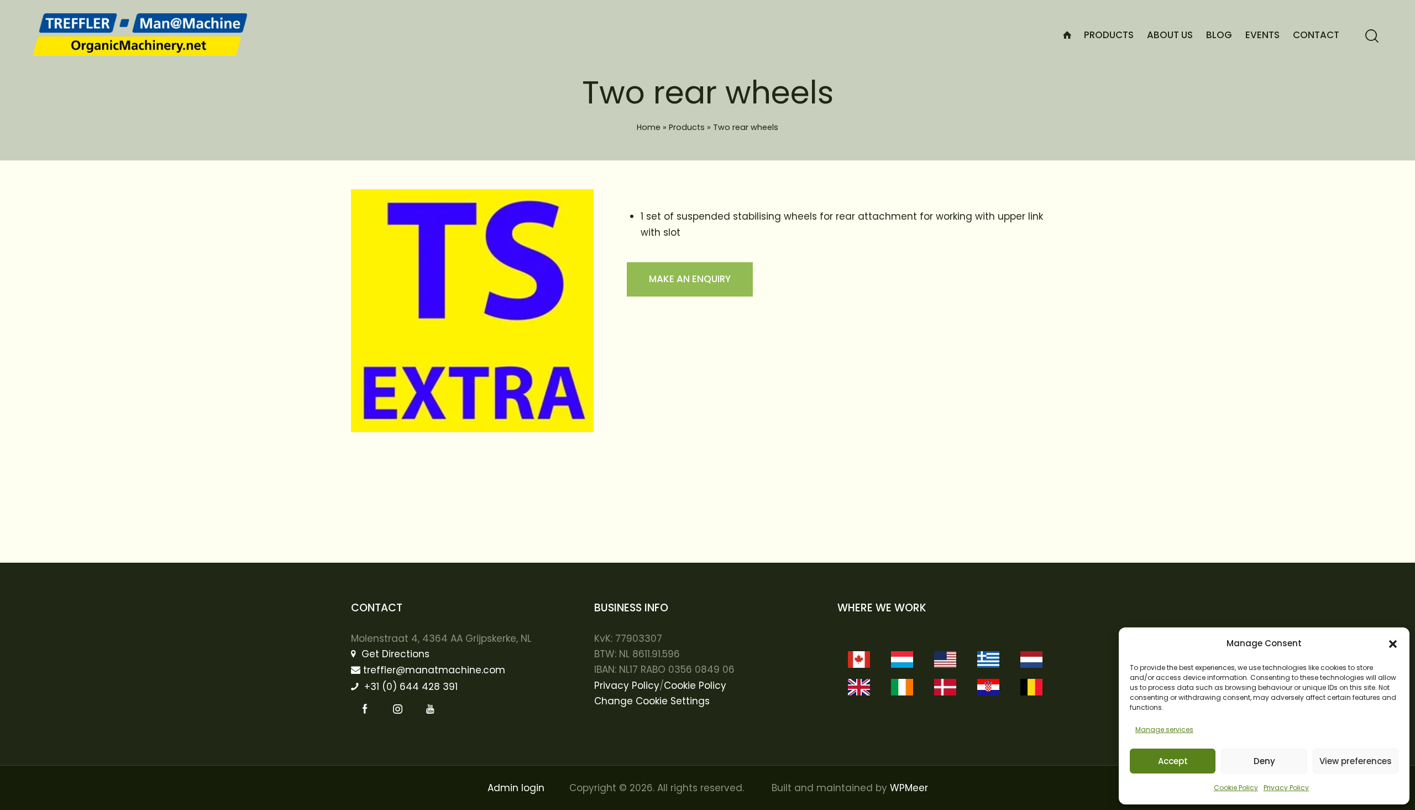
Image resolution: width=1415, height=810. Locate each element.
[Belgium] (1031, 687)
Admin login (516, 788)
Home (649, 127)
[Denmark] (945, 687)
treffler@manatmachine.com (434, 670)
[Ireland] (902, 687)
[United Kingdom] (859, 687)
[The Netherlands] (1031, 659)
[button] (1392, 644)
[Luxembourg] (902, 659)
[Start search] (1372, 36)
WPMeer (909, 788)
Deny (1264, 761)
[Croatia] (988, 687)
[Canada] (859, 659)
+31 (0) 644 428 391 (409, 686)
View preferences (1355, 761)
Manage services (1164, 729)
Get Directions (394, 654)
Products (687, 127)
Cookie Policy (1236, 787)
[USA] (945, 659)
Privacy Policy (1286, 787)
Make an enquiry (690, 278)
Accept (1173, 761)
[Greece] (988, 659)
